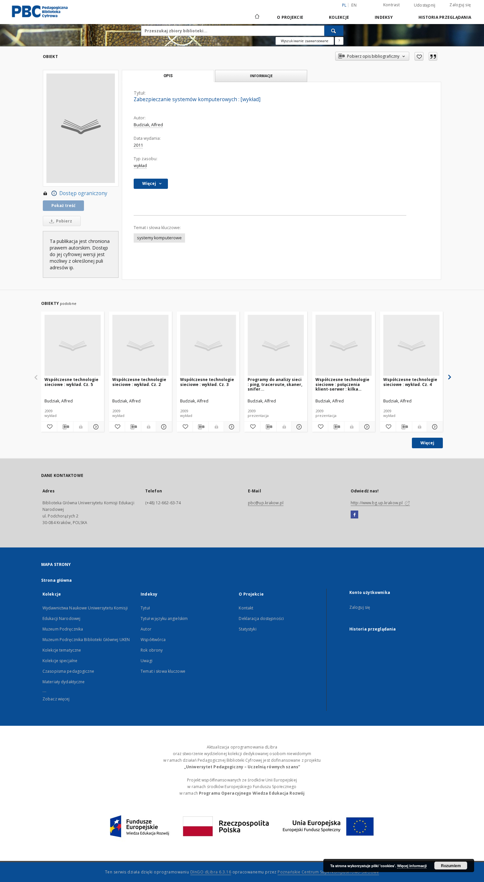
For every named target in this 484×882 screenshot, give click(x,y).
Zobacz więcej (56, 699)
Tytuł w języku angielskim (164, 618)
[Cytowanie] (433, 56)
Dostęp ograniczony (83, 193)
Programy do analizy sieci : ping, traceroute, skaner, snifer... (275, 384)
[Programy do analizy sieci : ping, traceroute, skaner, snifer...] (276, 345)
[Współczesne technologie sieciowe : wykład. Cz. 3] (208, 345)
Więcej (427, 443)
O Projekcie (290, 17)
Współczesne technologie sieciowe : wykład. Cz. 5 (71, 382)
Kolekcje (339, 17)
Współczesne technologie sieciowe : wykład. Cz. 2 (139, 382)
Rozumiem (451, 865)
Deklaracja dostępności (261, 618)
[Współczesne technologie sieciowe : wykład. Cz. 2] (140, 345)
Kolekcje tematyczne (61, 650)
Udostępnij (425, 5)
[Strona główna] (256, 17)
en (354, 5)
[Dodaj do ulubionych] (419, 56)
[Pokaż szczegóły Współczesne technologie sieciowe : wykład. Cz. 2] (163, 427)
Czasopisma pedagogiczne (68, 671)
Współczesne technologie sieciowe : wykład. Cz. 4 (410, 382)
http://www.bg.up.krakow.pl (377, 503)
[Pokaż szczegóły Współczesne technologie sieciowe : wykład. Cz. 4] (434, 427)
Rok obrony (152, 650)
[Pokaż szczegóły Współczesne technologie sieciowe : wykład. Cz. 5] (95, 427)
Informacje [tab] (261, 75)
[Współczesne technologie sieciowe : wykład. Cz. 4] (411, 345)
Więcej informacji (412, 865)
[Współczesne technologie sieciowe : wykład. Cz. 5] (72, 345)
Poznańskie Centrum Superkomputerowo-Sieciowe (328, 872)
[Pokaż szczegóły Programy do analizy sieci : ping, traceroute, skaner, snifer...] (298, 427)
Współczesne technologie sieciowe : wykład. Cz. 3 (207, 382)
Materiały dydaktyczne (63, 682)
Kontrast (391, 5)
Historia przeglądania (444, 17)
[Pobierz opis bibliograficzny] (65, 427)
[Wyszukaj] (333, 30)
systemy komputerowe (159, 238)
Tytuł (145, 608)
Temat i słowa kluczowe (163, 671)
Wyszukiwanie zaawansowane (305, 41)
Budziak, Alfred (148, 125)
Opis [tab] (168, 76)
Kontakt (246, 608)
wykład (140, 165)
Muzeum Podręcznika (62, 629)
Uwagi (146, 660)
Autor (146, 629)
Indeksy (384, 17)
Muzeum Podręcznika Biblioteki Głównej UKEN (86, 639)
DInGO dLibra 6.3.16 (210, 872)
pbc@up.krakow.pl (265, 503)
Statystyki (247, 629)
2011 (138, 145)
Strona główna (56, 580)
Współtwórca (153, 639)
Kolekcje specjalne (59, 660)
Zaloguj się (460, 5)
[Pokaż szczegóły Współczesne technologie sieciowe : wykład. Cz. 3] (231, 427)
